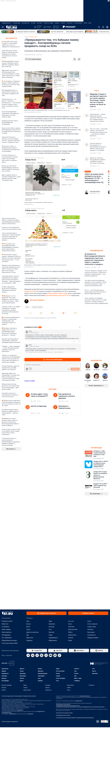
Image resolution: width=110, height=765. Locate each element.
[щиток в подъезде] (28, 409)
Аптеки (62, 23)
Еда (27, 635)
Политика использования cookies (64, 713)
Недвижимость (7, 23)
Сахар (27, 307)
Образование (53, 640)
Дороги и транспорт (32, 632)
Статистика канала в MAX (10, 643)
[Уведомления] (103, 27)
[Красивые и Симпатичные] (55, 409)
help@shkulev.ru (13, 713)
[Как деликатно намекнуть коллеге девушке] (55, 397)
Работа (70, 632)
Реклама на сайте (7, 621)
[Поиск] (99, 27)
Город (28, 629)
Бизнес (28, 624)
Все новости (11, 38)
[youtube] (50, 655)
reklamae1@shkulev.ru (85, 696)
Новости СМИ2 (29, 381)
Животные (29, 637)
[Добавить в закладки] (74, 59)
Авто (27, 621)
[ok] (37, 655)
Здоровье (29, 640)
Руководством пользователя (63, 704)
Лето (50, 629)
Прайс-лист (5, 624)
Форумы (39, 23)
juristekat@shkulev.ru (7, 712)
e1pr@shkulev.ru (79, 700)
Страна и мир (91, 626)
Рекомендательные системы (63, 715)
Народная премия (92, 637)
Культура (51, 626)
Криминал (52, 624)
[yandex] (55, 655)
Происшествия (72, 629)
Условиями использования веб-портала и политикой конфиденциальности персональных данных (80, 707)
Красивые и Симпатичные (64, 407)
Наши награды (6, 629)
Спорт (89, 621)
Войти (30, 369)
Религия (70, 637)
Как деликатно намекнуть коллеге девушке (66, 396)
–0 (78, 341)
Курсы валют (78, 23)
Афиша (57, 23)
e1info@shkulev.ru (40, 711)
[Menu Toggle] (3, 27)
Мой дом (51, 632)
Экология (90, 629)
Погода (33, 23)
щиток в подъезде (38, 406)
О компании (5, 626)
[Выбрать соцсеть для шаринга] (79, 59)
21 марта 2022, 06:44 (29, 54)
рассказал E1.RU (29, 291)
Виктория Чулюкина (37, 300)
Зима (50, 621)
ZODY (89, 23)
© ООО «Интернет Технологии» (10, 721)
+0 (74, 341)
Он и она (70, 621)
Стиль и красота (92, 624)
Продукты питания (37, 307)
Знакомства (25, 23)
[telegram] (28, 655)
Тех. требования (7, 637)
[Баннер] (7, 31)
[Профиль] (107, 27)
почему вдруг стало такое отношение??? (39, 395)
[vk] (32, 655)
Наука (50, 635)
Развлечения (72, 635)
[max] (41, 655)
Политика (71, 626)
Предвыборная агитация (9, 640)
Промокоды (16, 23)
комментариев (34, 59)
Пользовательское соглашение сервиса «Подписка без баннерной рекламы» (75, 717)
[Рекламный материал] (69, 27)
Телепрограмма (48, 23)
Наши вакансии (6, 632)
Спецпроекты (91, 635)
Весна (28, 626)
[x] (46, 655)
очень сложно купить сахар (57, 293)
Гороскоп (70, 23)
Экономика (90, 632)
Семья (70, 640)
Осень (70, 624)
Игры (85, 23)
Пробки (47, 27)
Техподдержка (6, 635)
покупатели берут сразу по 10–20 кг (58, 295)
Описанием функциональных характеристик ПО (67, 705)
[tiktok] (59, 655)
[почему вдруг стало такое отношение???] (28, 397)
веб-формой (30, 713)
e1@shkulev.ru (20, 710)
